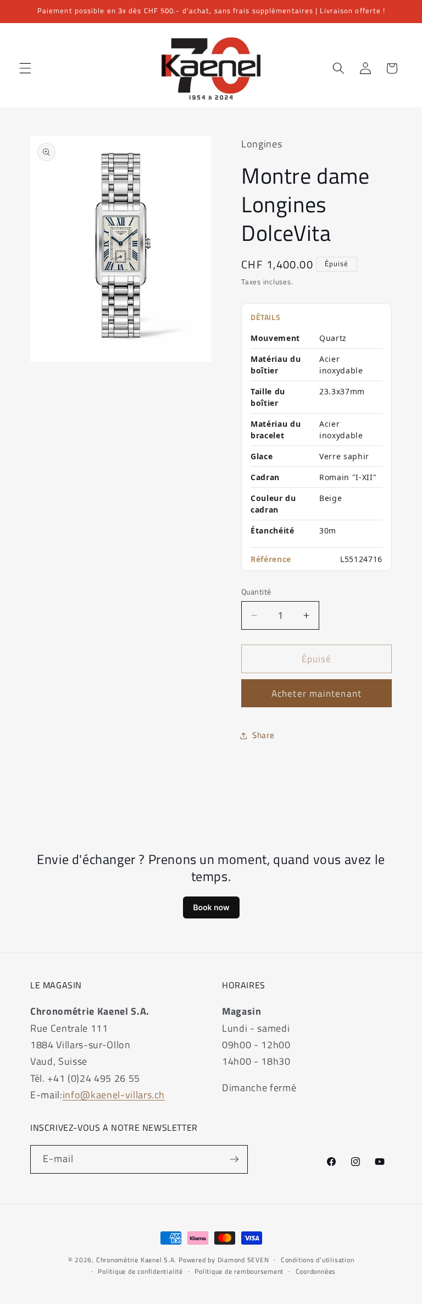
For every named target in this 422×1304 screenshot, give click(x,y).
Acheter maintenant (316, 693)
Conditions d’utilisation (317, 1260)
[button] (25, 68)
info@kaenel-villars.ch (114, 1094)
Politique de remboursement (239, 1271)
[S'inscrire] (234, 1159)
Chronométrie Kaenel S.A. (136, 1260)
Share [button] (263, 735)
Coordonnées (316, 1271)
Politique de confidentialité (140, 1271)
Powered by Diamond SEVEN (224, 1260)
